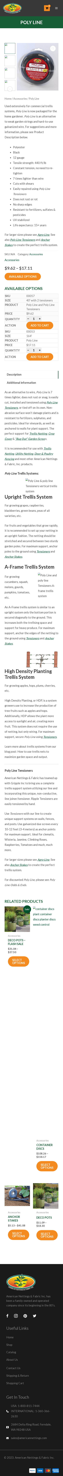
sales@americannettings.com (29, 1438)
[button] (53, 48)
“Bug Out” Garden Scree (30, 438)
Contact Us (13, 1368)
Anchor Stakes (13, 556)
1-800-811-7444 (28, 1406)
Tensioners (43, 551)
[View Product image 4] (10, 85)
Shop (9, 1344)
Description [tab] (14, 374)
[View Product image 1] (10, 48)
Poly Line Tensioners (22, 239)
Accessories (20, 98)
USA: (14, 1406)
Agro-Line (43, 234)
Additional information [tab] (21, 382)
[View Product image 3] (10, 73)
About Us (12, 1359)
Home (8, 98)
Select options (18, 961)
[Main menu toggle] (56, 8)
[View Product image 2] (10, 61)
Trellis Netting (38, 433)
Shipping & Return (17, 1375)
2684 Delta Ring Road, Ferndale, (31, 1424)
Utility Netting (24, 453)
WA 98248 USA (21, 1429)
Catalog (11, 1352)
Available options (23, 276)
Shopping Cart (15, 1383)
